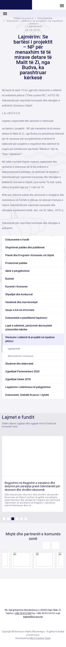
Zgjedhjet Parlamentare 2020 (22, 371)
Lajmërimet (35, 26)
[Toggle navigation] (62, 5)
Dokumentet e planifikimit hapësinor (26, 317)
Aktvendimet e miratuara (20, 356)
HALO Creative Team (40, 638)
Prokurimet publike (16, 263)
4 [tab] (17, 518)
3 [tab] (12, 518)
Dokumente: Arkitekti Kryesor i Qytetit (27, 394)
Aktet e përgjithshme (17, 270)
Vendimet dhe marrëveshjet (21, 302)
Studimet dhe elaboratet (19, 363)
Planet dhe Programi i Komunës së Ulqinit (29, 255)
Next (56, 545)
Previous (46, 545)
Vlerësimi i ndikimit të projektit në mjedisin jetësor (35, 22)
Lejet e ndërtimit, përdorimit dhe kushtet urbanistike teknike (28, 327)
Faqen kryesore (24, 18)
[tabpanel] (32, 474)
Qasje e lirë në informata (19, 310)
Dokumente (45, 18)
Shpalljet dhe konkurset (19, 294)
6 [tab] (25, 518)
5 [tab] (21, 518)
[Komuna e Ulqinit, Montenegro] (16, 5)
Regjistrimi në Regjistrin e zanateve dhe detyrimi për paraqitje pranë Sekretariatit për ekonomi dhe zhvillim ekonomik (32, 486)
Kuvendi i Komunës (16, 286)
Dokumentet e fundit (17, 239)
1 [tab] (4, 518)
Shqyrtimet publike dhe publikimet (25, 247)
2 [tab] (8, 518)
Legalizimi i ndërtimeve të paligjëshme (27, 387)
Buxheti (9, 278)
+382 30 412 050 (22, 613)
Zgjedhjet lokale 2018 (18, 379)
